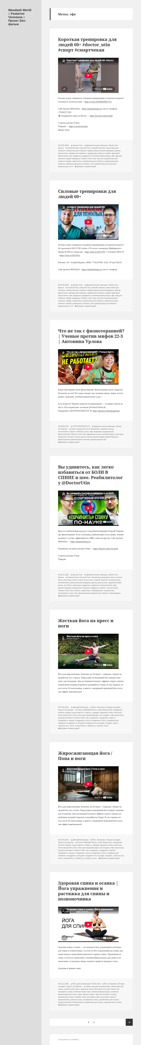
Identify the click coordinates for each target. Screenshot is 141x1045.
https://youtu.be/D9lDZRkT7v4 (97, 102)
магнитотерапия (64, 588)
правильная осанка (66, 997)
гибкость (88, 712)
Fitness (80, 710)
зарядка (96, 712)
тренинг (100, 726)
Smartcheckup (73, 148)
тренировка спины (90, 1000)
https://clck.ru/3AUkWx (70, 255)
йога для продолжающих (88, 715)
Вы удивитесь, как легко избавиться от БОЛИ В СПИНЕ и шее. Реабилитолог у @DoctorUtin (90, 475)
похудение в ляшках (66, 720)
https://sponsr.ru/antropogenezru (106, 411)
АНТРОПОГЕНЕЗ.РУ (81, 426)
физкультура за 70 (65, 166)
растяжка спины (93, 997)
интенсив (117, 712)
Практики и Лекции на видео (108, 707)
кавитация (77, 585)
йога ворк (98, 989)
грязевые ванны (107, 429)
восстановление (93, 429)
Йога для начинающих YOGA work (86, 984)
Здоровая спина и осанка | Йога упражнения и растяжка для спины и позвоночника (88, 891)
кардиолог (77, 156)
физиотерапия (64, 439)
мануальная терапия (80, 588)
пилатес (102, 588)
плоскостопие (112, 588)
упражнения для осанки (109, 1000)
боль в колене (116, 577)
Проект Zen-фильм (65, 710)
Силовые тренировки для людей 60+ (87, 193)
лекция (72, 432)
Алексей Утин (85, 148)
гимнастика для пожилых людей (79, 151)
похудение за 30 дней (75, 723)
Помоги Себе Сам (88, 159)
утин (92, 164)
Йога (70, 585)
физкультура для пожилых (105, 164)
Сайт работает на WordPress (68, 1039)
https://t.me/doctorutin (78, 126)
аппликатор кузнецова (100, 577)
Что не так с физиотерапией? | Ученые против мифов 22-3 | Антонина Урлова (91, 336)
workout (61, 712)
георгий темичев (98, 148)
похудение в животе (107, 718)
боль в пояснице (65, 580)
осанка (113, 994)
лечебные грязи (82, 432)
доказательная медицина (103, 151)
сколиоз (77, 590)
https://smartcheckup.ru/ (92, 109)
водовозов (81, 429)
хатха (106, 726)
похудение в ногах (82, 720)
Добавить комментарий (86, 166)
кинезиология (106, 585)
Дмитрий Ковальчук (80, 707)
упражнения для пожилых (93, 161)
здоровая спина (106, 712)
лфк (112, 156)
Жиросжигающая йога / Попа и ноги (85, 755)
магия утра (119, 715)
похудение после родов (94, 723)
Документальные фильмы (97, 145)
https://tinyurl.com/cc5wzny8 (105, 548)
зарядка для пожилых (77, 153)
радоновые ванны (94, 434)
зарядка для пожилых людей (99, 153)
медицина (76, 159)
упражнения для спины (93, 1002)
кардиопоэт (86, 156)
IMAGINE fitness (90, 710)
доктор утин (63, 153)
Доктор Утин (78, 145)
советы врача (80, 437)
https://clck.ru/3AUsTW (95, 252)
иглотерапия (63, 432)
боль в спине (77, 580)
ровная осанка (76, 1000)
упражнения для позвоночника (70, 1002)
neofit (100, 710)
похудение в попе (98, 720)
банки (73, 429)
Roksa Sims (107, 710)
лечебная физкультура (101, 156)
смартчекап (77, 161)
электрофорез (115, 593)
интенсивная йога (65, 715)
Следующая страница (129, 1022)
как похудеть (105, 715)
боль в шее (88, 580)
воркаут (68, 712)
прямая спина (80, 997)
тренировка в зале (65, 593)
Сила (72, 726)
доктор (117, 151)
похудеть (108, 723)
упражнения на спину (113, 1002)
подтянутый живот (65, 718)
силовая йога (80, 726)
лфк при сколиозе (102, 994)
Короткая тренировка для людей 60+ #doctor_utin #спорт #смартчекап (87, 44)
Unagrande (117, 710)
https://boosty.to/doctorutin (101, 116)
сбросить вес (63, 726)
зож (70, 156)
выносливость (78, 712)
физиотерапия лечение (80, 439)
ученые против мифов (95, 437)
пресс (115, 723)
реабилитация (108, 434)
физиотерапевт (112, 437)
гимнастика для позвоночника (97, 986)
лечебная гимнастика (82, 992)
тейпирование (97, 590)
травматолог (109, 590)
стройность (91, 726)
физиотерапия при (98, 439)
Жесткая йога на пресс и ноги (85, 623)
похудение (94, 718)
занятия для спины (72, 989)
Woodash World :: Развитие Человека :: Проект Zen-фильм (19, 17)
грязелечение (63, 583)
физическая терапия (99, 593)
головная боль (114, 580)
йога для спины (109, 989)
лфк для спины (88, 994)
